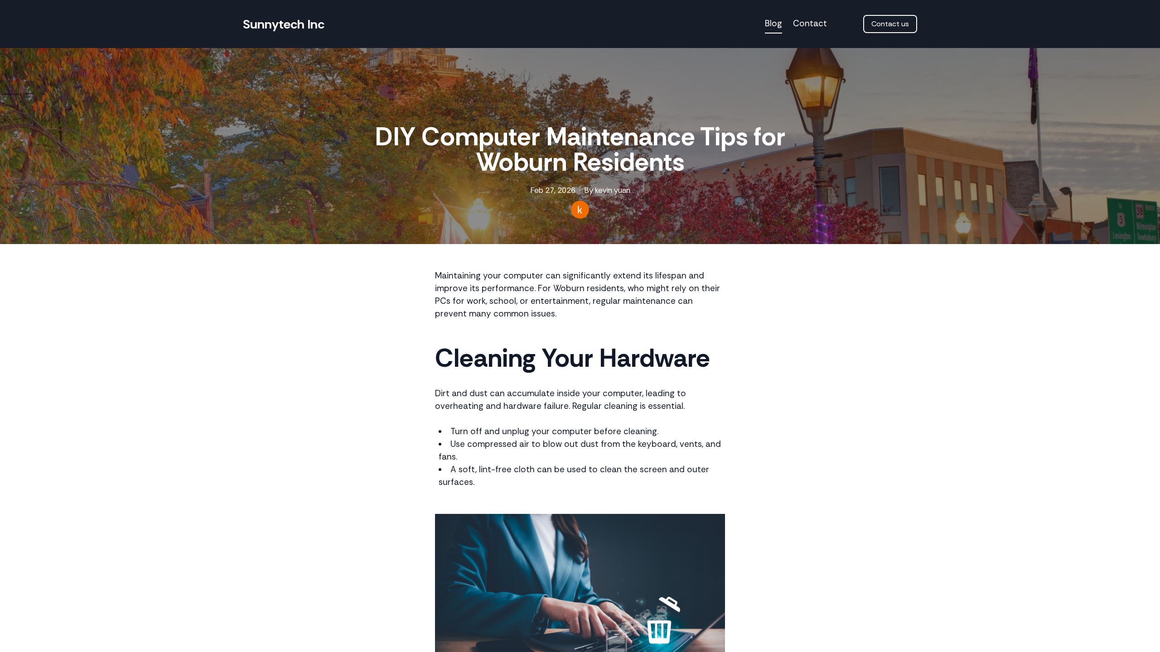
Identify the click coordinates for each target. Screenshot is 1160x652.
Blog (773, 23)
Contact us (890, 24)
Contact (810, 23)
